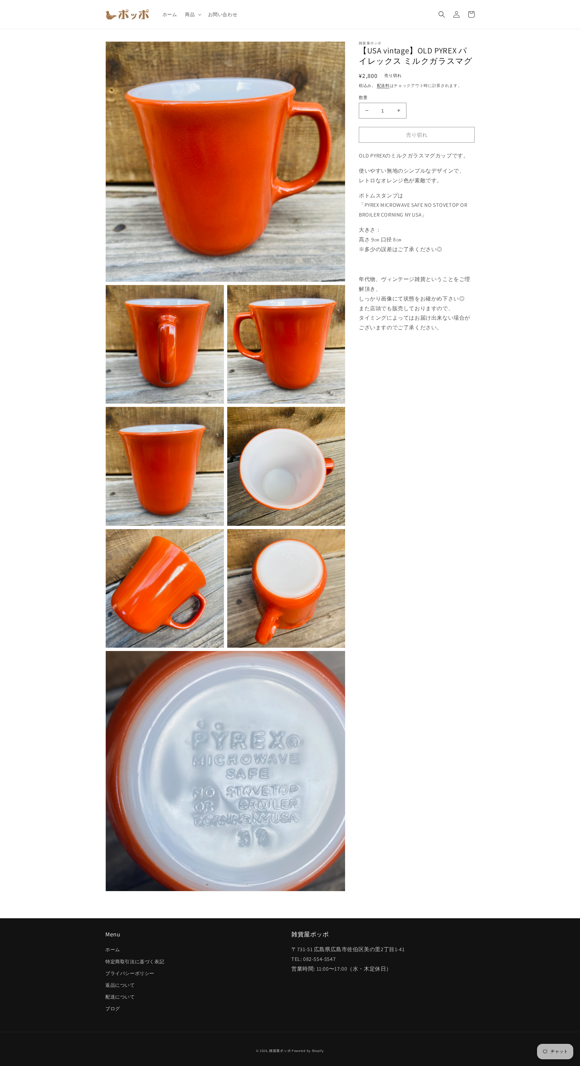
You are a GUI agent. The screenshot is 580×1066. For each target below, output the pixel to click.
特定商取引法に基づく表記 (134, 962)
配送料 (383, 85)
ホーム (112, 949)
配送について (120, 997)
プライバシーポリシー (129, 973)
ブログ (112, 1009)
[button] (192, 14)
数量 (363, 97)
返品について (120, 985)
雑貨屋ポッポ (280, 1051)
